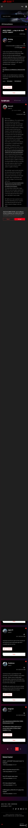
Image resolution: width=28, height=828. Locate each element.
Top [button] (2, 824)
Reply (14, 93)
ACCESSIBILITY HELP (6, 806)
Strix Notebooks (18, 81)
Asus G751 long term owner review (10, 776)
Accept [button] (19, 219)
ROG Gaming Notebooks (7, 24)
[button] (4, 87)
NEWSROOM (14, 804)
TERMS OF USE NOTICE (9, 814)
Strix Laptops (9, 81)
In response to (17, 110)
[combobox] (14, 16)
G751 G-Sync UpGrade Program (9, 783)
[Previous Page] (7, 749)
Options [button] (26, 24)
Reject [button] (8, 219)
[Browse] (2, 6)
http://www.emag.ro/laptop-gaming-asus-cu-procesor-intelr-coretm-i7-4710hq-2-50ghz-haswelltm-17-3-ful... (12, 728)
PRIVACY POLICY (18, 814)
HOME (9, 804)
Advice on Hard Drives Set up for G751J (11, 769)
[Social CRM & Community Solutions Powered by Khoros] (23, 824)
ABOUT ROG (4, 804)
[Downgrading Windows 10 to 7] (25, 100)
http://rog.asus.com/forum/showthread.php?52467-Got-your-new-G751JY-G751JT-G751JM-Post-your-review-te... (14, 184)
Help (22, 6)
